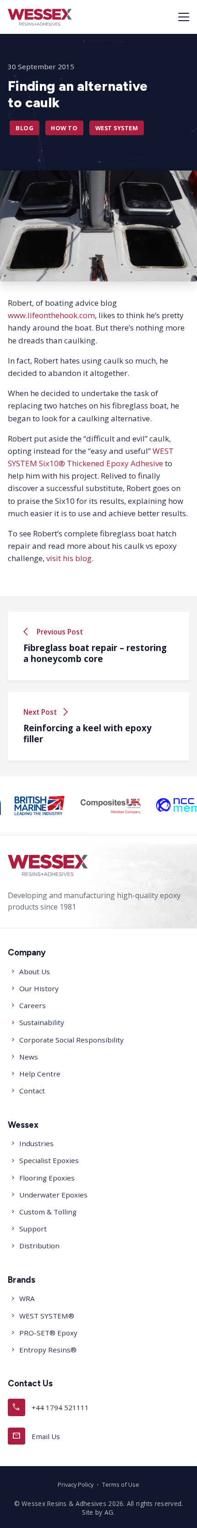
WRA (27, 1298)
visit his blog (69, 558)
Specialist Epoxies (49, 1160)
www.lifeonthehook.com (51, 315)
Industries (36, 1143)
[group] (40, 806)
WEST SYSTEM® (46, 1315)
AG (109, 1512)
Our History (39, 988)
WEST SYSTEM (116, 128)
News (28, 1056)
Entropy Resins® (48, 1349)
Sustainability (41, 1022)
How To (64, 128)
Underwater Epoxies (53, 1194)
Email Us (36, 1435)
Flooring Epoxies (47, 1177)
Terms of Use (120, 1484)
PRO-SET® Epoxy (48, 1332)
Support (33, 1228)
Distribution (39, 1245)
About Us (34, 971)
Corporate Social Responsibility (71, 1039)
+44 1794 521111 (50, 1406)
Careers (32, 1005)
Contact (32, 1090)
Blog (24, 128)
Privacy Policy (75, 1484)
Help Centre (39, 1073)
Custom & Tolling (48, 1211)
